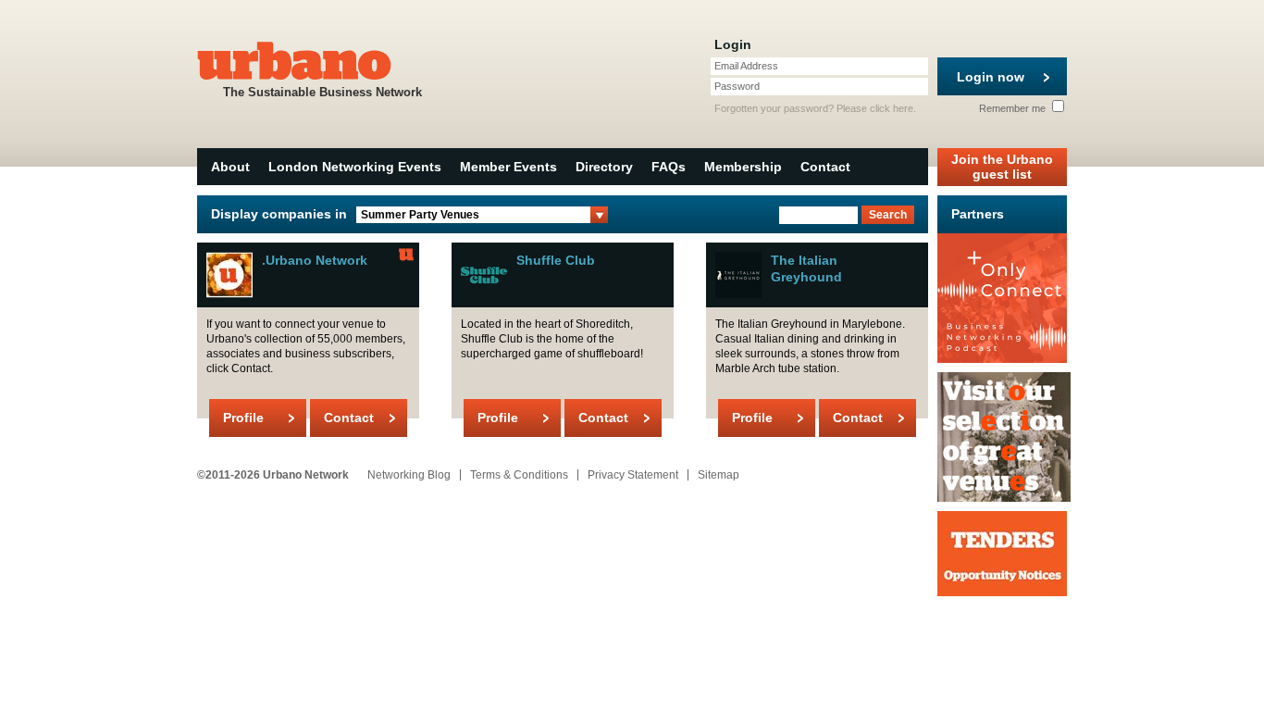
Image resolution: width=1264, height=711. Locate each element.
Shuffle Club (555, 260)
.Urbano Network (314, 260)
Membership (743, 166)
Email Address (746, 65)
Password (737, 86)
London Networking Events (354, 166)
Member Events (508, 166)
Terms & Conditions (519, 474)
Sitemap (718, 474)
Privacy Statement (633, 474)
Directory (604, 166)
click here (891, 108)
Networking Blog (409, 474)
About (230, 166)
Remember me (1013, 108)
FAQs (668, 166)
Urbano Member (406, 254)
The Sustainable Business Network (322, 92)
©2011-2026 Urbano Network (273, 474)
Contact (825, 166)
